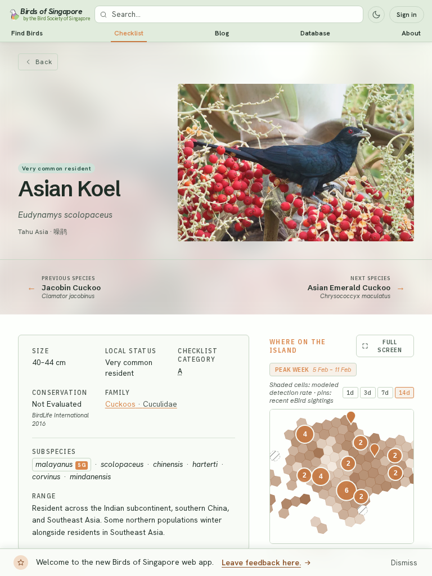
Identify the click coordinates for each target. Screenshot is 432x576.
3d (368, 393)
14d (405, 393)
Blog (222, 33)
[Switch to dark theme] (376, 14)
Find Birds (27, 33)
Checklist (128, 33)
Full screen (389, 346)
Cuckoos (141, 404)
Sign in (407, 15)
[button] (346, 490)
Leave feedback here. (261, 562)
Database (315, 33)
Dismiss (404, 563)
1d (350, 393)
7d (385, 393)
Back (43, 61)
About (411, 33)
